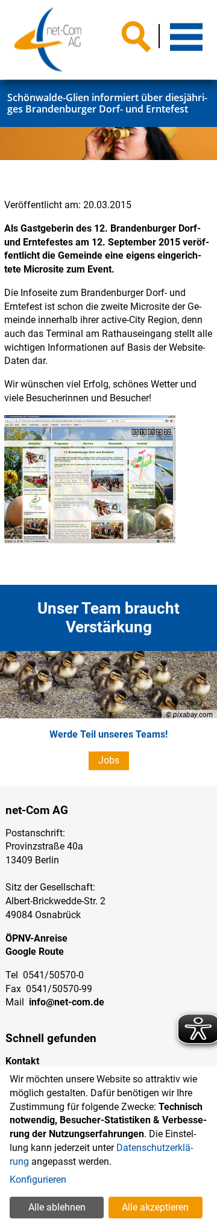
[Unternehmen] (48, 39)
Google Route (34, 951)
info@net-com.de (66, 1002)
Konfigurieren (38, 1179)
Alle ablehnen (57, 1207)
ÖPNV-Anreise (36, 938)
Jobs (108, 760)
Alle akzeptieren (155, 1207)
